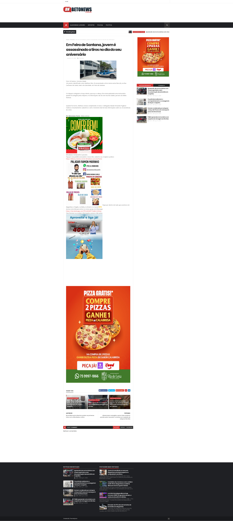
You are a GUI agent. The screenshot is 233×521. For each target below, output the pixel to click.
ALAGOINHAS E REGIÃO (121, 32)
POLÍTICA (109, 25)
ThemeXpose (73, 518)
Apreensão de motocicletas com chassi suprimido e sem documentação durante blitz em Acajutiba (160, 32)
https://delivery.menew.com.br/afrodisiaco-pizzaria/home (84, 159)
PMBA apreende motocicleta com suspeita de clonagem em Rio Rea (98, 404)
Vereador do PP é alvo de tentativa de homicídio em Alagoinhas (119, 506)
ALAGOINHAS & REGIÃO (77, 25)
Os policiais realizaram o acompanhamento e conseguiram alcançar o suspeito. (74, 403)
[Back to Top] (169, 519)
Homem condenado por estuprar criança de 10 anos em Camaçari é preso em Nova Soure (158, 110)
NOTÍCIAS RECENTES (145, 85)
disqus (123, 427)
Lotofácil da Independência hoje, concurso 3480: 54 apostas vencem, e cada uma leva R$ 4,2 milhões (119, 495)
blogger (116, 427)
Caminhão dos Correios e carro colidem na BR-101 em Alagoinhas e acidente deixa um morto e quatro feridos (120, 483)
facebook (129, 427)
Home (66, 1)
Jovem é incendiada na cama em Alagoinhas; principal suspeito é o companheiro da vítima (118, 472)
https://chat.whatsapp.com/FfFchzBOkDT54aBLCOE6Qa (83, 211)
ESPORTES (91, 25)
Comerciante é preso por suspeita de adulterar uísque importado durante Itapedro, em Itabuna (119, 403)
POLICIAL (100, 25)
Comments (161, 85)
